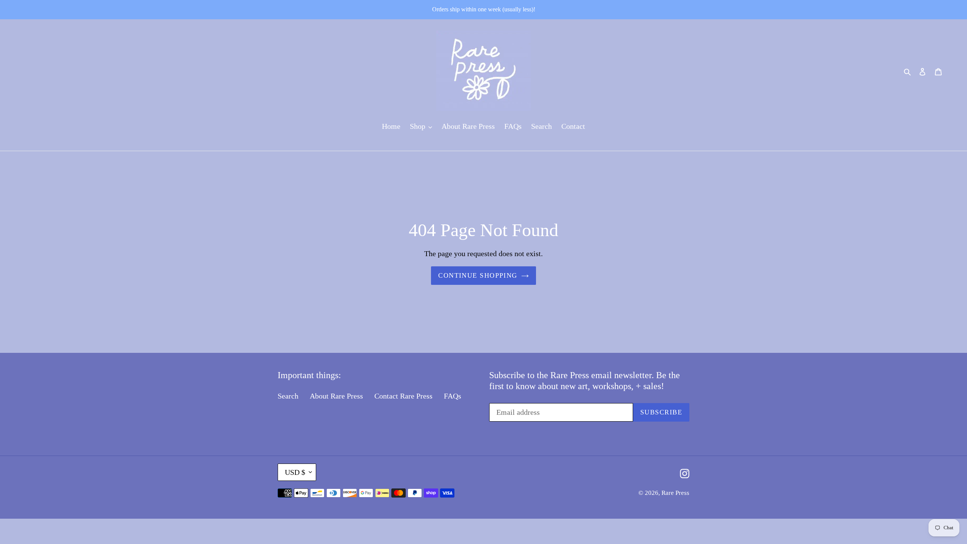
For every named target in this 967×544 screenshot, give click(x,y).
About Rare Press (336, 396)
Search (288, 396)
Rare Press (675, 492)
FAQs (452, 396)
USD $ (295, 472)
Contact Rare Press (403, 396)
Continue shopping (477, 275)
